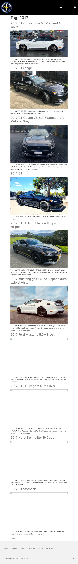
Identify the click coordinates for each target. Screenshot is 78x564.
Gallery (15, 548)
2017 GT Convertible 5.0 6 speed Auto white (38, 25)
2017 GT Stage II (22, 68)
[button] (61, 7)
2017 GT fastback (23, 489)
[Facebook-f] (73, 558)
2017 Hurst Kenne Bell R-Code (32, 437)
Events (23, 548)
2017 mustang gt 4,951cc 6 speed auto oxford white (38, 280)
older (13, 538)
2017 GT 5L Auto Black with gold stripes (33, 225)
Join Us (40, 548)
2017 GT (16, 173)
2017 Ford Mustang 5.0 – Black (32, 334)
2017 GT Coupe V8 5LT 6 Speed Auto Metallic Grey (37, 119)
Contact (49, 548)
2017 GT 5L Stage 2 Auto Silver (32, 386)
